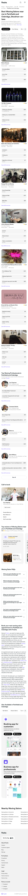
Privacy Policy (4, 873)
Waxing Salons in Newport (7, 819)
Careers (3, 845)
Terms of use (4, 878)
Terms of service (5, 875)
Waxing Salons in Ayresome (7, 812)
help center (7, 684)
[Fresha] (4, 2)
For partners (4, 858)
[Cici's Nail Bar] (13, 504)
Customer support (5, 847)
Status (2, 867)
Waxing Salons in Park (6, 823)
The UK (16, 6)
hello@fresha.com (15, 694)
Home (3, 6)
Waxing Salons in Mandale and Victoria (9, 816)
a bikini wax (23, 660)
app (23, 667)
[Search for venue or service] (20, 2)
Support (3, 865)
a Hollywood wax (7, 662)
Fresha (7, 633)
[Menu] (25, 2)
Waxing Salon (9, 6)
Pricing (3, 860)
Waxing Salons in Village (6, 821)
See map (19, 24)
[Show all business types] (25, 710)
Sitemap (3, 852)
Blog (2, 849)
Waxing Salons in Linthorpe (7, 814)
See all (14, 477)
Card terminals (4, 862)
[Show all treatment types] (25, 29)
